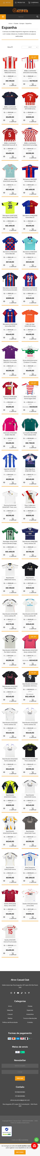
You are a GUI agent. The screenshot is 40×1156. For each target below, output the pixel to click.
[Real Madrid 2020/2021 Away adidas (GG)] (24, 663)
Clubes (16, 23)
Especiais (30, 1010)
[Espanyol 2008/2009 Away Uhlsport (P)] (4, 410)
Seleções (10, 1010)
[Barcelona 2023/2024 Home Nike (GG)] (4, 337)
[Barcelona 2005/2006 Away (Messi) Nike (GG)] (4, 228)
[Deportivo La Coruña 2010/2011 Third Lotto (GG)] (4, 373)
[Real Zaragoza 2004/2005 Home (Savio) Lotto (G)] (24, 880)
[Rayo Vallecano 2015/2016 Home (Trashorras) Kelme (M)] (24, 518)
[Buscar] (37, 16)
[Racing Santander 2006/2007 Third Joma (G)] (4, 518)
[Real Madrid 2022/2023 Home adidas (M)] (4, 772)
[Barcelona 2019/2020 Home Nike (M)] (4, 265)
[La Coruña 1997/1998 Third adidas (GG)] (24, 446)
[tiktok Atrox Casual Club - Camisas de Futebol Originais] (21, 993)
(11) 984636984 (20, 1096)
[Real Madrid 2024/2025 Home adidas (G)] (24, 808)
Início (10, 23)
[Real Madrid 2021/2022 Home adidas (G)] (4, 736)
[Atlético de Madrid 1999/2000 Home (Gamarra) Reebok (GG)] (4, 84)
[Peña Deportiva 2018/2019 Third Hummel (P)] (24, 482)
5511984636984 (20, 1092)
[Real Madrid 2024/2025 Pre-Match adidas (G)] (4, 844)
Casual (10, 1014)
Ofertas (10, 1018)
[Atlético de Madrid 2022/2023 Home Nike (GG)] (24, 156)
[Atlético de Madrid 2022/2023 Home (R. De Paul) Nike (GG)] (4, 156)
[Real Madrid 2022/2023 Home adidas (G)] (24, 736)
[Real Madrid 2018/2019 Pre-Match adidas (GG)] (4, 663)
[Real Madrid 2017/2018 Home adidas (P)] (24, 627)
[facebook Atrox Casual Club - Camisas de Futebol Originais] (14, 993)
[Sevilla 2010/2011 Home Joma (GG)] (24, 917)
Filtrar (9, 47)
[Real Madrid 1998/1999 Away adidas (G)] (24, 554)
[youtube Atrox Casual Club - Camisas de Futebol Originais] (18, 993)
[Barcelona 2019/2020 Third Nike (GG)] (24, 265)
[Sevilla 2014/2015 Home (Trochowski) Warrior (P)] (4, 953)
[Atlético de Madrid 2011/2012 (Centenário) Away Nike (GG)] (4, 120)
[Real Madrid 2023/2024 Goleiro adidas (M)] (4, 808)
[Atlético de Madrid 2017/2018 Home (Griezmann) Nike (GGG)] (24, 120)
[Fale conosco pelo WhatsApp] (36, 1139)
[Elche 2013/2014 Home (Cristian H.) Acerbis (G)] (24, 373)
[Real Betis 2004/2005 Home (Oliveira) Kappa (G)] (4, 554)
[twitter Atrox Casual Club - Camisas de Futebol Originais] (25, 993)
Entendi (20, 1152)
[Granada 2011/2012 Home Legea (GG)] (24, 410)
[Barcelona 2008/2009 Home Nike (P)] (24, 228)
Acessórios (30, 1014)
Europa (22, 23)
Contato (30, 1022)
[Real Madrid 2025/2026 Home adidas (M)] (4, 880)
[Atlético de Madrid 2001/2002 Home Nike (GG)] (24, 84)
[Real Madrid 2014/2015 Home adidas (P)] (4, 627)
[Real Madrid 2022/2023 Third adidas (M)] (24, 772)
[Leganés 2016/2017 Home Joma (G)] (4, 482)
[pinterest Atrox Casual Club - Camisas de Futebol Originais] (28, 993)
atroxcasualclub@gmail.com (20, 1100)
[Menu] (3, 16)
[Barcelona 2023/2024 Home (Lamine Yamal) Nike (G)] (24, 301)
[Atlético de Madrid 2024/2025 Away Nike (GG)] (4, 192)
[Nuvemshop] (20, 1140)
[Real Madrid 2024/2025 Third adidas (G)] (24, 844)
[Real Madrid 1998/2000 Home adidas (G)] (4, 591)
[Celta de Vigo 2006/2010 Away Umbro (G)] (24, 337)
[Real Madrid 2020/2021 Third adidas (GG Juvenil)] (4, 699)
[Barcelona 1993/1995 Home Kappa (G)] (24, 192)
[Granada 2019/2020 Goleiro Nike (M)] (4, 446)
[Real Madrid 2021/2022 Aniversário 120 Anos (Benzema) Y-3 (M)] (24, 699)
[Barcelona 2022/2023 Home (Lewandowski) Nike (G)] (4, 301)
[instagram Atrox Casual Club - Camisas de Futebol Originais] (11, 993)
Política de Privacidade (9, 1022)
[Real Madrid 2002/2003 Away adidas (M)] (24, 591)
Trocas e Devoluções (30, 1018)
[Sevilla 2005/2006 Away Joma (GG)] (4, 917)
